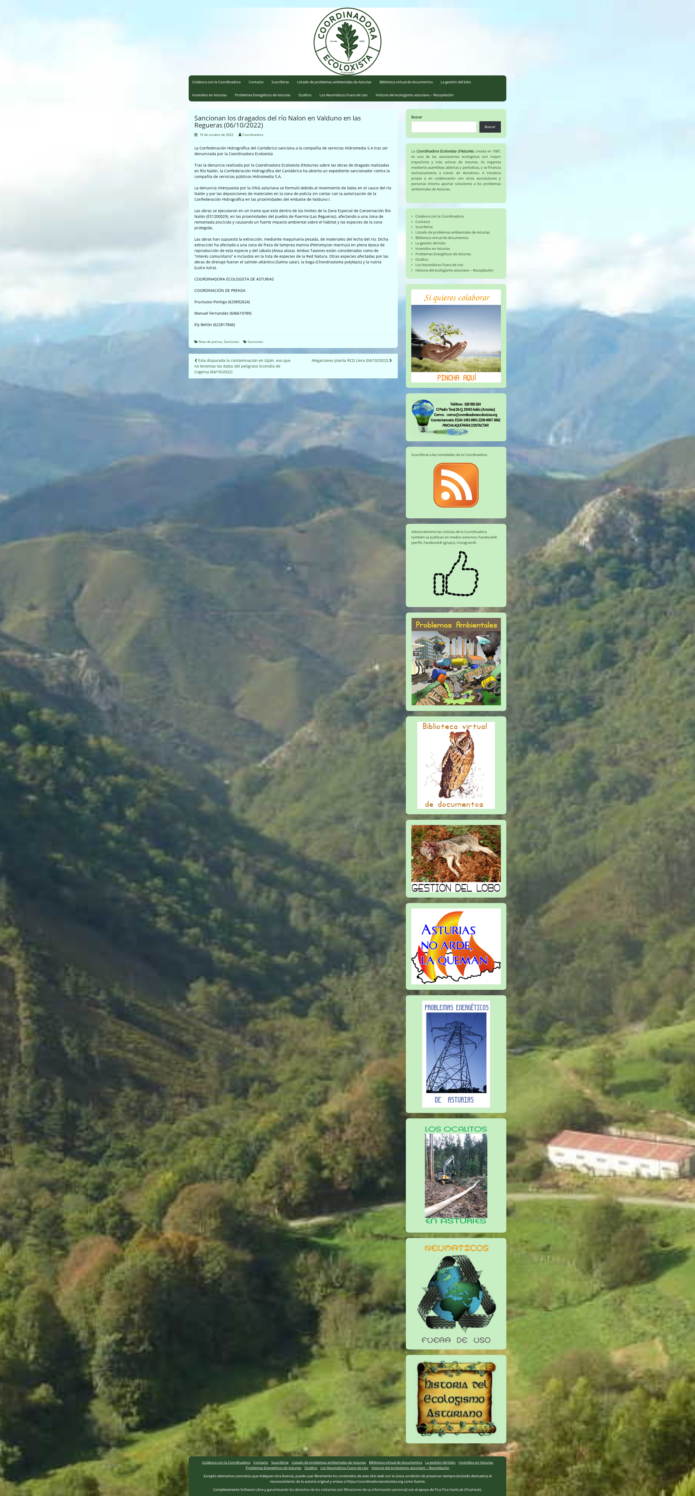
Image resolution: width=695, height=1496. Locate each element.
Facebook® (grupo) (439, 542)
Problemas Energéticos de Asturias (262, 94)
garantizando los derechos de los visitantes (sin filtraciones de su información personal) (337, 1489)
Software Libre (252, 1489)
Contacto (256, 81)
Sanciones (231, 341)
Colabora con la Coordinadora (216, 81)
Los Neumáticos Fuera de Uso (344, 94)
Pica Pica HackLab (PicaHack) (458, 1489)
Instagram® (466, 542)
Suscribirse (280, 81)
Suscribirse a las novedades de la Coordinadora (449, 454)
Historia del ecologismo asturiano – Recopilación (415, 94)
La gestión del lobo (456, 81)
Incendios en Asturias (209, 94)
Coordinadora (252, 134)
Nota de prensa (210, 341)
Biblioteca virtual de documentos (406, 81)
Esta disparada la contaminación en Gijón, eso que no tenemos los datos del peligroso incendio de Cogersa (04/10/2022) (242, 366)
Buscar (416, 116)
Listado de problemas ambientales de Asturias (334, 81)
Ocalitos (304, 94)
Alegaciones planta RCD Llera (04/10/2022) (350, 360)
